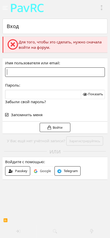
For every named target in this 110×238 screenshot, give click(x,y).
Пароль (12, 85)
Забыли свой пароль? (25, 101)
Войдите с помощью (24, 161)
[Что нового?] (91, 231)
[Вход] (18, 231)
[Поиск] (55, 231)
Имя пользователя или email (32, 62)
